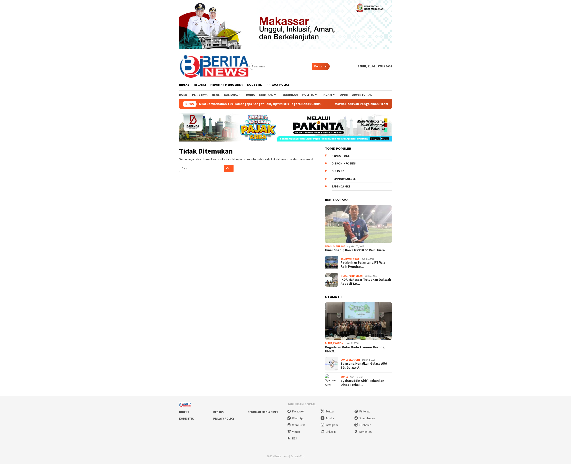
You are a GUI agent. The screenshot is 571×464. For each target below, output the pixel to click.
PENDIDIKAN (355, 275)
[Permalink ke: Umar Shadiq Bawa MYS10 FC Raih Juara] (358, 224)
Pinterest (364, 411)
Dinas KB (338, 171)
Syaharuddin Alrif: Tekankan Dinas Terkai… (362, 383)
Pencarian (320, 66)
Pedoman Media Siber (263, 412)
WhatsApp (298, 418)
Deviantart (365, 432)
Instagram (332, 425)
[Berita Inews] (214, 66)
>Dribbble (365, 425)
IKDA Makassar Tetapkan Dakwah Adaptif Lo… (366, 282)
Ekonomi (346, 258)
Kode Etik (186, 418)
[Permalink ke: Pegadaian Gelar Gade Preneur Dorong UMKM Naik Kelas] (358, 321)
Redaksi (219, 412)
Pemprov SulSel (344, 179)
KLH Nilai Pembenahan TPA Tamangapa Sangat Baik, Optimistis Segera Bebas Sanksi (239, 104)
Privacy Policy (223, 418)
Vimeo (296, 432)
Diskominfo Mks (344, 163)
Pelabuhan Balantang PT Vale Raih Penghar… (363, 264)
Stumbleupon (367, 418)
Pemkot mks (341, 156)
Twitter (330, 411)
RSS (294, 438)
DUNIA (328, 343)
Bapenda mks (341, 186)
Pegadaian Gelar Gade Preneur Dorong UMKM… (355, 349)
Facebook (298, 411)
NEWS (328, 246)
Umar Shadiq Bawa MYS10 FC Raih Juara (355, 250)
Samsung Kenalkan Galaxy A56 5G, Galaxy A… (364, 366)
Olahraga (339, 246)
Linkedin (331, 432)
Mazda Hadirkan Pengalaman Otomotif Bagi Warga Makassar (363, 104)
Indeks (184, 412)
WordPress (298, 425)
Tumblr (330, 418)
